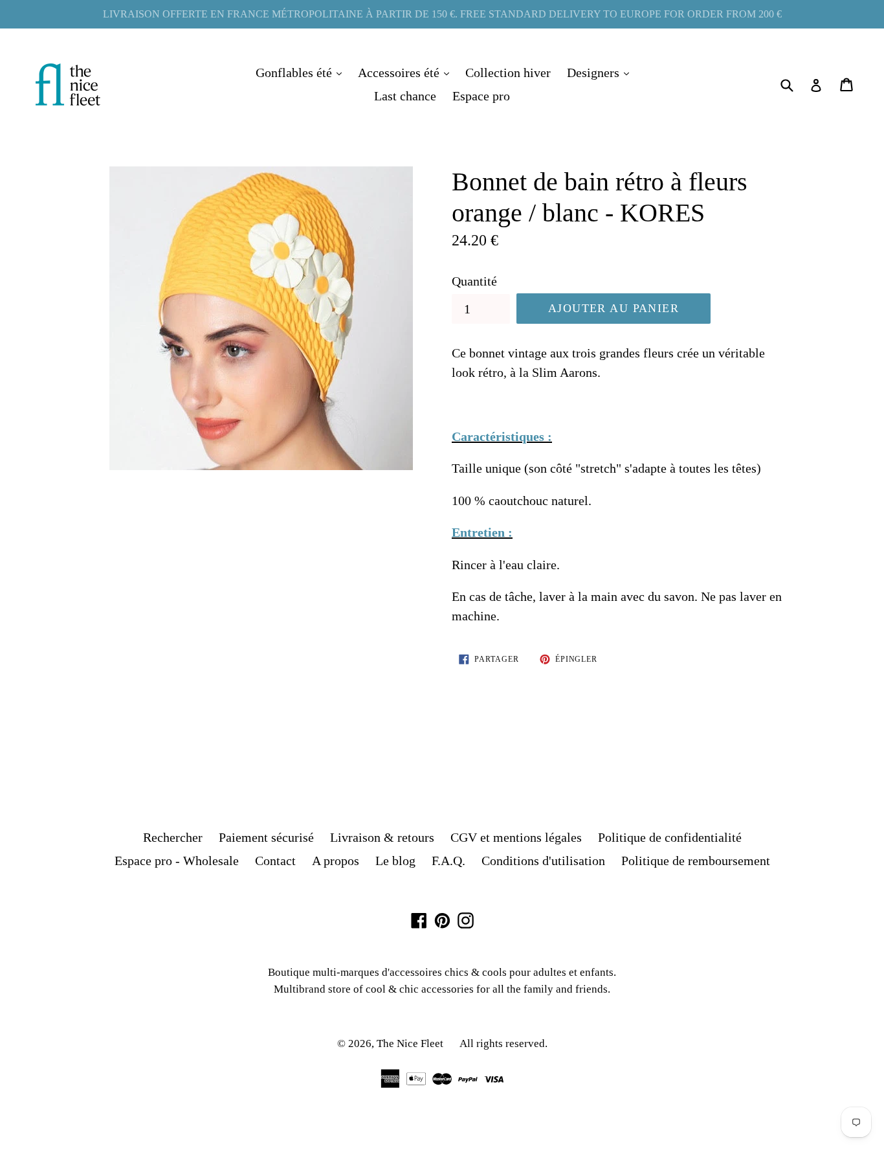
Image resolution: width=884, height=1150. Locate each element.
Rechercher (173, 837)
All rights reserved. (503, 1043)
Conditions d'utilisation (543, 860)
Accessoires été (407, 72)
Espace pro (481, 96)
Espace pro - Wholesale (177, 860)
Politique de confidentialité (670, 837)
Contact (275, 860)
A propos (335, 860)
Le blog (395, 860)
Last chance (405, 96)
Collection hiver (508, 72)
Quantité (474, 281)
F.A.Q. (448, 860)
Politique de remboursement (695, 860)
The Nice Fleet (410, 1043)
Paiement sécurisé (266, 837)
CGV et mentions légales (516, 837)
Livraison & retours (382, 837)
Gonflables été (302, 72)
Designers (601, 72)
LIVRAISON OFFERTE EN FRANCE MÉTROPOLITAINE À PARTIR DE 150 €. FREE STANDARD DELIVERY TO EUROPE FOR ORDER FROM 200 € (442, 13)
